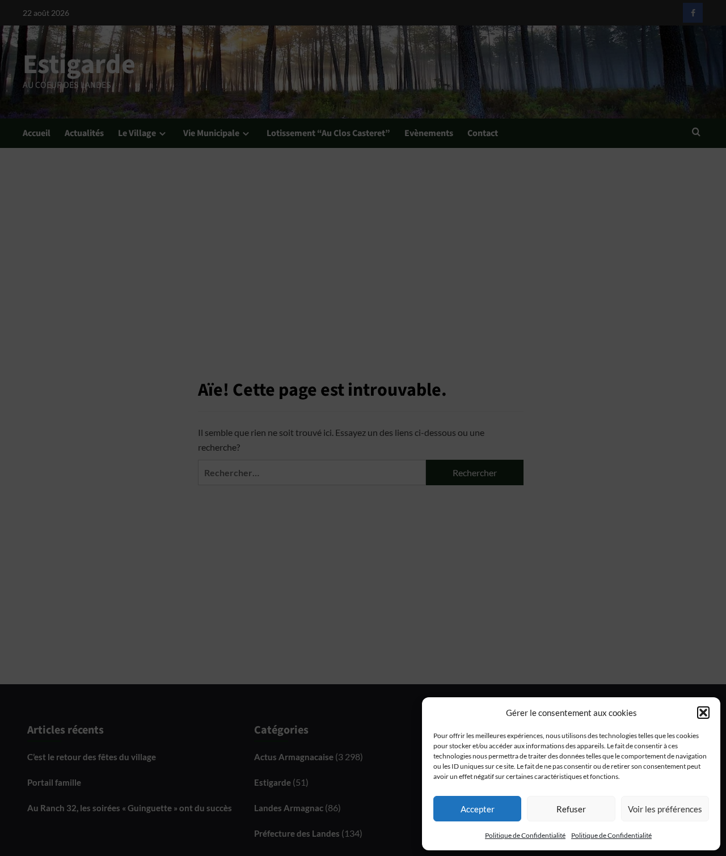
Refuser (571, 809)
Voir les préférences (665, 809)
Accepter (478, 809)
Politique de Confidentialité (525, 835)
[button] (703, 712)
